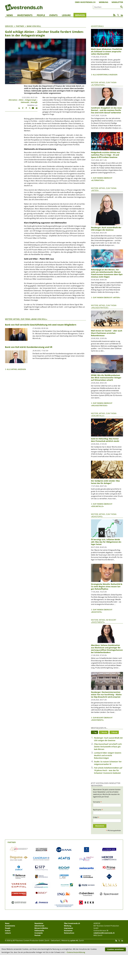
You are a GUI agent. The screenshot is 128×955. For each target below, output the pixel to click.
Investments (24, 15)
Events (53, 15)
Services (80, 15)
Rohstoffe (34, 102)
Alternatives (13, 100)
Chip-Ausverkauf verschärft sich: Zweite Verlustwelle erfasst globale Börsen (108, 746)
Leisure (66, 15)
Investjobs (38, 933)
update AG (74, 940)
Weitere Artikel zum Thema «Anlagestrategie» (103, 306)
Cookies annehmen (115, 949)
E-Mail (96, 817)
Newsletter (117, 2)
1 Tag (94, 732)
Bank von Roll (34, 26)
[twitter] (28, 109)
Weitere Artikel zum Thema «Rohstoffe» (103, 515)
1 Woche (103, 732)
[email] (32, 109)
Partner (20, 26)
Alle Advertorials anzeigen (105, 75)
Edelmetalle (25, 102)
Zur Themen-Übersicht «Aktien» (106, 297)
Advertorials (97, 26)
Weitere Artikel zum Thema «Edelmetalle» (103, 414)
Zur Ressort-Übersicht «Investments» (101, 719)
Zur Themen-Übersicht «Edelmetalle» (101, 505)
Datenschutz (69, 933)
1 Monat (114, 732)
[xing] (22, 109)
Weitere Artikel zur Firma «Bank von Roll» (26, 319)
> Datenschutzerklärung (75, 952)
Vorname (97, 801)
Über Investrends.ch (85, 2)
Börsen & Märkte (41, 928)
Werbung (103, 2)
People (41, 15)
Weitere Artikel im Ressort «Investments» (103, 621)
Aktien (21, 100)
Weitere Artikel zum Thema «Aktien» (103, 189)
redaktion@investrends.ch (104, 933)
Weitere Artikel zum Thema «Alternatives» (103, 83)
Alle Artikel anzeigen (16, 369)
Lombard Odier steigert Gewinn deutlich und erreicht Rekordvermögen (107, 755)
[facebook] (25, 109)
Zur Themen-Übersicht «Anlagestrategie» (101, 404)
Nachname (98, 809)
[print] (36, 109)
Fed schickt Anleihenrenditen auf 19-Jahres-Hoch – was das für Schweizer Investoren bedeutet (108, 770)
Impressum (68, 928)
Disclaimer (68, 930)
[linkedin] (18, 109)
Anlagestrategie (30, 100)
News (9, 15)
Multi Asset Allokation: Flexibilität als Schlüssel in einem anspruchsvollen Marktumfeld (106, 51)
